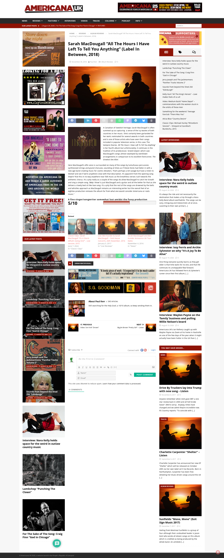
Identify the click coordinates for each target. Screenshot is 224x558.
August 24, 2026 (43, 271)
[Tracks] (180, 433)
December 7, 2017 (168, 526)
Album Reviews (107, 62)
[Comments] (194, 52)
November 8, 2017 (169, 395)
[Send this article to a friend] (104, 120)
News (24, 21)
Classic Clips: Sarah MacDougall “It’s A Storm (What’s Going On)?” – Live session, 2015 (79, 239)
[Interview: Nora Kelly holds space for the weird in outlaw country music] (44, 260)
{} (112, 367)
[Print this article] (112, 120)
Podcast (126, 21)
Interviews (70, 21)
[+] (115, 367)
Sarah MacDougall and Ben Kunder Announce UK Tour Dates (139, 238)
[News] (180, 369)
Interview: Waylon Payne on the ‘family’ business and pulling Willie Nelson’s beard (179, 318)
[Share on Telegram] (136, 120)
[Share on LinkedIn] (88, 120)
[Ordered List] (94, 367)
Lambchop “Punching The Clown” (43, 299)
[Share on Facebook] (72, 120)
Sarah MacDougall (83, 263)
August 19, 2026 (168, 258)
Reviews (36, 21)
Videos (84, 21)
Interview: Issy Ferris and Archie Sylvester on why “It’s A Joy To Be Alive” (180, 251)
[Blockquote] (101, 367)
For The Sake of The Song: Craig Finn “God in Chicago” (42, 329)
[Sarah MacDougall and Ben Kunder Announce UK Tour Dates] (141, 226)
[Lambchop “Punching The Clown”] (44, 291)
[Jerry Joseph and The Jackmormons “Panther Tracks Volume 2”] (44, 355)
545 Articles (113, 301)
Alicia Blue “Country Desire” (174, 118)
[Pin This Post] (96, 120)
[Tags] (180, 52)
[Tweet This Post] (80, 120)
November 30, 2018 (79, 62)
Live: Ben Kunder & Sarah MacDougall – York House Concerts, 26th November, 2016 (111, 238)
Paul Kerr (93, 62)
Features (52, 21)
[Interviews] (180, 161)
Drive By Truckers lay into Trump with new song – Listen (180, 389)
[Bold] (79, 367)
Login (153, 350)
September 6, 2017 (169, 459)
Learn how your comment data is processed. (122, 383)
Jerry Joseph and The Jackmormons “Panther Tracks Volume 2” (42, 360)
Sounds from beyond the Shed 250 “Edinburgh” (41, 393)
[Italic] (83, 367)
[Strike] (90, 367)
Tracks (96, 21)
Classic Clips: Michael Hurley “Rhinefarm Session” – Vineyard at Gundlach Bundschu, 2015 (180, 126)
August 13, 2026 (168, 325)
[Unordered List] (97, 367)
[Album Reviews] (180, 500)
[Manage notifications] (218, 552)
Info (137, 21)
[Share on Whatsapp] (120, 120)
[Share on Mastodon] (128, 120)
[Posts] (166, 52)
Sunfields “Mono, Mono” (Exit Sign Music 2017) (178, 520)
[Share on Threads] (151, 120)
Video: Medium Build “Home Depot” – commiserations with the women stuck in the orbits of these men (180, 104)
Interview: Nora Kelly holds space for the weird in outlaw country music (43, 265)
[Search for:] (189, 25)
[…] (186, 206)
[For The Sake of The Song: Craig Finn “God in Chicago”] (44, 323)
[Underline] (86, 367)
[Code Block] (104, 367)
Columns (109, 21)
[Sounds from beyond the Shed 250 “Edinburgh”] (44, 386)
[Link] (108, 367)
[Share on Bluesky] (144, 120)
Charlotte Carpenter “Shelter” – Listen (179, 453)
